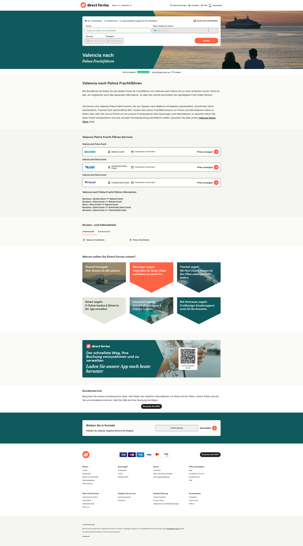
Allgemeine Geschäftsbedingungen (166, 504)
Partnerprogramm (124, 497)
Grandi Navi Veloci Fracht (120, 207)
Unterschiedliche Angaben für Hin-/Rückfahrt (139, 21)
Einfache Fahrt (112, 21)
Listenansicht (88, 232)
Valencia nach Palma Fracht (94, 144)
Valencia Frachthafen (95, 240)
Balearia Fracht (116, 199)
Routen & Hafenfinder (90, 477)
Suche (206, 40)
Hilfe (190, 480)
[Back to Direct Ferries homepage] (94, 5)
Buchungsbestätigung (161, 477)
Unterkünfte (122, 470)
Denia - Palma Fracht (91, 204)
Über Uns (85, 507)
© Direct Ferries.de (88, 524)
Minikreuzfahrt (123, 477)
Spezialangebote (88, 480)
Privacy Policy (158, 500)
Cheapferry (193, 497)
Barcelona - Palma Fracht (93, 202)
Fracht (120, 474)
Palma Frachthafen (141, 240)
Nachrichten (86, 500)
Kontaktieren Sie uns (196, 474)
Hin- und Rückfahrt (94, 21)
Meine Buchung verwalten (162, 474)
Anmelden (157, 470)
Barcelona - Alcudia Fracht (94, 199)
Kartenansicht (104, 232)
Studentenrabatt (88, 504)
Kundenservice (194, 477)
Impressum (86, 536)
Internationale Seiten (90, 497)
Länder (85, 470)
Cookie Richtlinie (159, 497)
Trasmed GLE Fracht (117, 210)
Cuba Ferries (193, 500)
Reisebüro (121, 500)
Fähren (191, 504)
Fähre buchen (87, 484)
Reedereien (86, 474)
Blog (190, 470)
